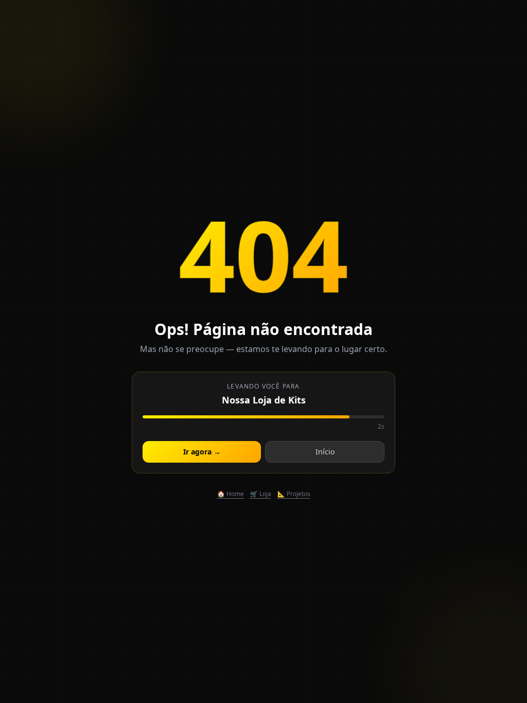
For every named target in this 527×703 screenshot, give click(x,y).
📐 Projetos (293, 494)
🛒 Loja (260, 494)
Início (325, 451)
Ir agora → (202, 451)
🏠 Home (230, 494)
